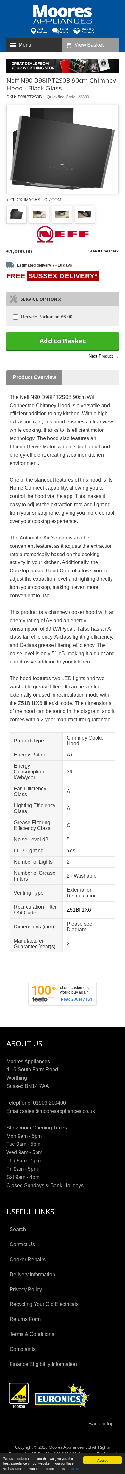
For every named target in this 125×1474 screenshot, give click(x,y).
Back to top (101, 1423)
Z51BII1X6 (79, 909)
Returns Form (25, 1319)
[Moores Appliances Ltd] (62, 15)
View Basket (89, 44)
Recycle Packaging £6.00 (46, 316)
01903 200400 (49, 1103)
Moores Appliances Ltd (70, 1447)
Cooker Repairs (28, 1259)
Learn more (75, 1468)
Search (18, 1229)
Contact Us (22, 1244)
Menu (25, 45)
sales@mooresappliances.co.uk (58, 1111)
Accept (102, 1460)
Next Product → (104, 356)
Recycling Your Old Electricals (44, 1304)
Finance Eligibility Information (43, 1364)
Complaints (23, 1349)
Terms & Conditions (32, 1334)
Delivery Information (32, 1274)
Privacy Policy (26, 1289)
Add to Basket (62, 341)
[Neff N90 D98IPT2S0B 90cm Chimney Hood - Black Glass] (16, 215)
